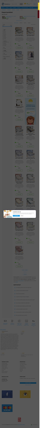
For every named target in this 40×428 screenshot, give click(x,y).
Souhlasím (16, 215)
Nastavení (22, 215)
